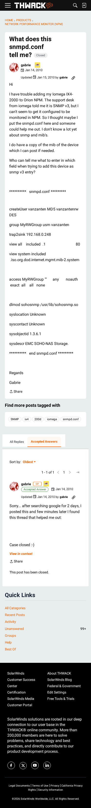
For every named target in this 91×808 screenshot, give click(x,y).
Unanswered (45, 629)
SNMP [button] (15, 419)
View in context (21, 554)
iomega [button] (52, 419)
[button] (14, 67)
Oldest (28, 462)
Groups (10, 635)
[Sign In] (84, 5)
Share (15, 392)
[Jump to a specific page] (78, 472)
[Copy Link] (73, 77)
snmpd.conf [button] (71, 419)
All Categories (15, 608)
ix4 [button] (27, 419)
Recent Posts (15, 615)
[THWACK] (34, 5)
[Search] (75, 5)
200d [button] (37, 419)
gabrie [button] (26, 65)
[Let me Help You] (38, 65)
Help (8, 642)
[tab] (16, 442)
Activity (10, 622)
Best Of (10, 649)
